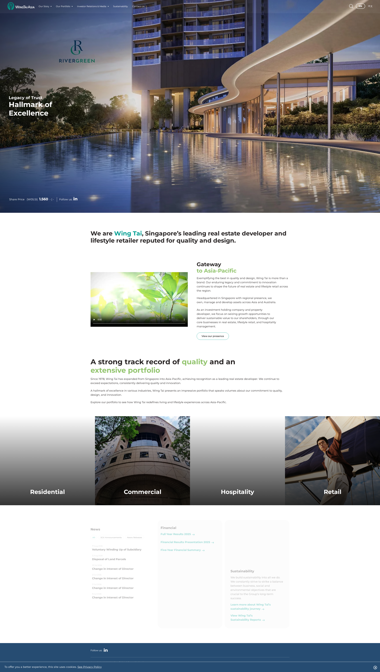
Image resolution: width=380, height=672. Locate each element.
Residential (47, 491)
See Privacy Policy (89, 667)
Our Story (44, 7)
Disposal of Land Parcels (109, 559)
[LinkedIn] (75, 199)
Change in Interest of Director (113, 569)
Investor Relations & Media (91, 7)
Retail (332, 491)
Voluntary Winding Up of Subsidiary (116, 549)
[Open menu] (51, 7)
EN (360, 7)
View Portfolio (47, 504)
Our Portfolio (63, 7)
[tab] (94, 537)
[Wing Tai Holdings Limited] (21, 7)
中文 (370, 7)
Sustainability (120, 7)
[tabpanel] (123, 572)
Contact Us (138, 7)
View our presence (213, 336)
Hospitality (237, 491)
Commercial (142, 491)
